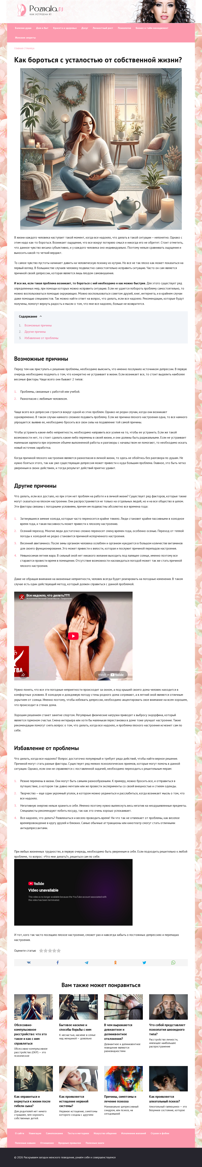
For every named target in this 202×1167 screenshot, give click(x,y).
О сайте (19, 1133)
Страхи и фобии (160, 1133)
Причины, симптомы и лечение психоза (120, 1099)
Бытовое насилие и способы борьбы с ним (75, 1027)
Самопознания (54, 1133)
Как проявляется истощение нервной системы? (73, 1101)
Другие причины (35, 332)
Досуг (84, 28)
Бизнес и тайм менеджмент (152, 28)
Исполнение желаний (133, 1133)
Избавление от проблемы (41, 338)
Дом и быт (42, 28)
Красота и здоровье (65, 28)
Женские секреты (25, 37)
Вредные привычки (69, 1142)
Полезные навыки (25, 1142)
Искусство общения (105, 1133)
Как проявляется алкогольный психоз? (164, 1099)
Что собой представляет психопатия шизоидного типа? (167, 1029)
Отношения (47, 1142)
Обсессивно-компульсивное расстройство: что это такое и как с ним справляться (30, 1034)
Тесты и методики (78, 1133)
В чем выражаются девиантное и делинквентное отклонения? (118, 1032)
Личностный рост (103, 28)
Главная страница (24, 48)
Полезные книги (95, 1142)
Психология (124, 28)
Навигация (35, 1133)
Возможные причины (38, 325)
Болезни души (23, 28)
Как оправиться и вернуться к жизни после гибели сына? (32, 1101)
